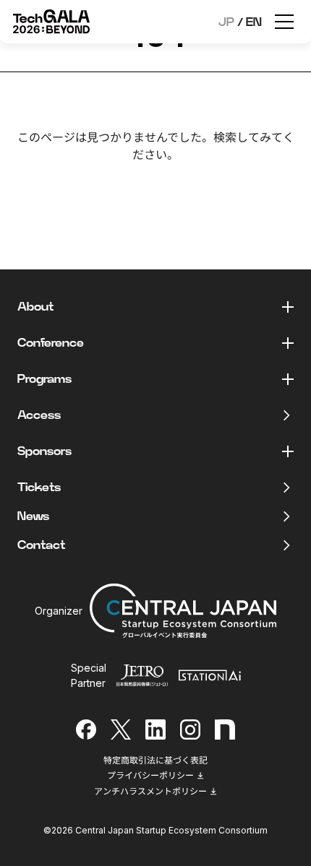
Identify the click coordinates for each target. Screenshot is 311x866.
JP (226, 22)
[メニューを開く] (284, 21)
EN (254, 22)
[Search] (206, 190)
